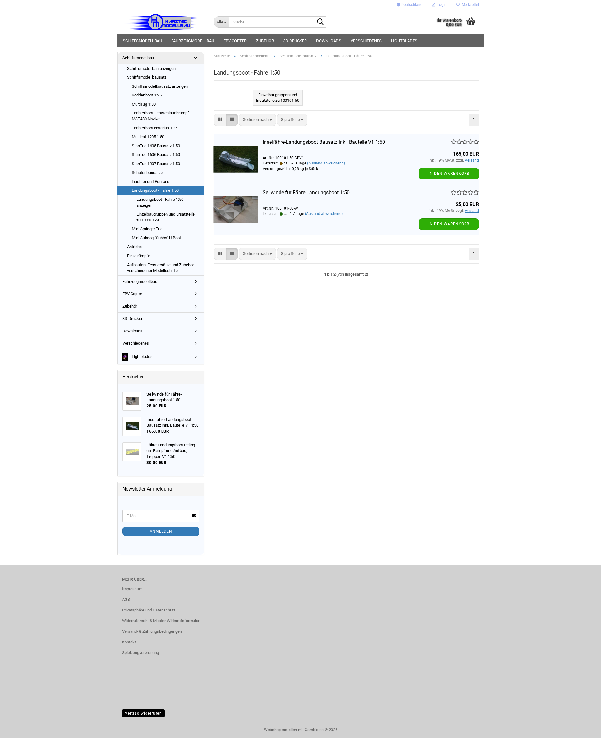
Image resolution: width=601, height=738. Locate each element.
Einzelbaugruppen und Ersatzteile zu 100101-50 (165, 217)
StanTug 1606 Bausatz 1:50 (156, 154)
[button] (409, 4)
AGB (126, 599)
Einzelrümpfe (138, 255)
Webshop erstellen (280, 729)
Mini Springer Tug (147, 228)
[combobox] (257, 120)
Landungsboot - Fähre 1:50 (155, 190)
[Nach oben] (583, 728)
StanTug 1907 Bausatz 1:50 (156, 163)
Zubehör (265, 41)
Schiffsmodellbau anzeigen (151, 68)
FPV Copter (235, 41)
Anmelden (161, 531)
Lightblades (404, 41)
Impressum (132, 588)
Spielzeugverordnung (140, 652)
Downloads (328, 41)
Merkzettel (469, 5)
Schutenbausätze (147, 172)
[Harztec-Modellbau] (163, 21)
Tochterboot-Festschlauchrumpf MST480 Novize (160, 116)
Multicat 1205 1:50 (148, 136)
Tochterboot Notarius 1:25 (154, 128)
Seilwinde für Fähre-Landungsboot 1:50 (306, 192)
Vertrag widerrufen (143, 713)
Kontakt (129, 642)
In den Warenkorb (449, 173)
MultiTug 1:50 (144, 104)
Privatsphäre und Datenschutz (148, 610)
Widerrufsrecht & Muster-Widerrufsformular (160, 620)
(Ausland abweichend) (326, 163)
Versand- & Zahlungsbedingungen (152, 631)
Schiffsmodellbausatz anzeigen (160, 86)
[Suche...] (320, 22)
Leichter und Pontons (150, 181)
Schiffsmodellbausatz (146, 77)
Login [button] (441, 5)
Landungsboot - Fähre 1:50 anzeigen (159, 202)
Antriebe (134, 246)
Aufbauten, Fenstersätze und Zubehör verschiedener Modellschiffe (160, 267)
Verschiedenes (366, 41)
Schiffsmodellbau (142, 41)
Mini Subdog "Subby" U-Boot (156, 238)
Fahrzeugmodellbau (192, 41)
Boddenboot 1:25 (147, 95)
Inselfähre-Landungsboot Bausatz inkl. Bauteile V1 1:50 (324, 142)
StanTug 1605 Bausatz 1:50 (156, 145)
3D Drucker (295, 41)
